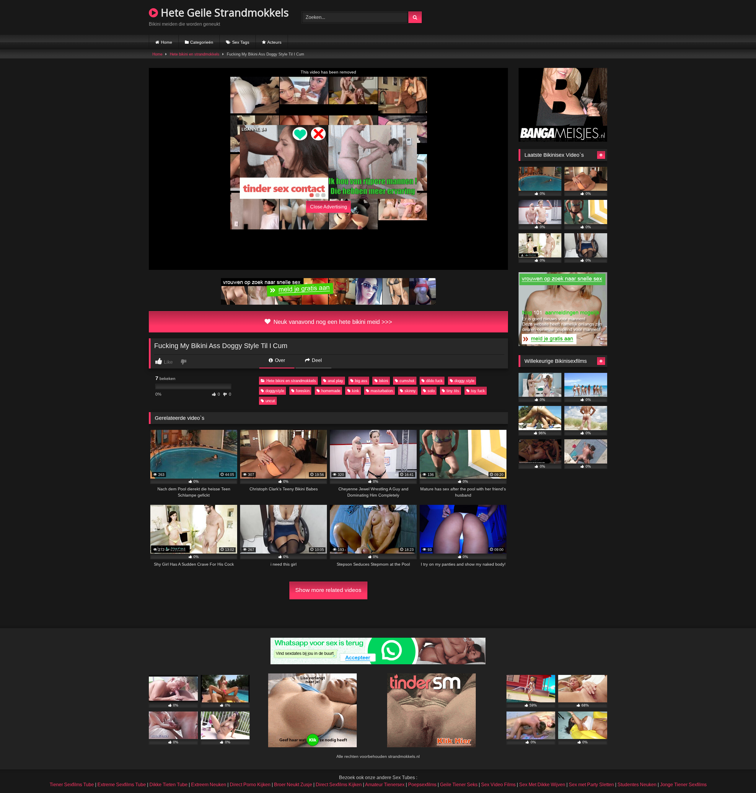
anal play (335, 380)
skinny (410, 391)
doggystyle (274, 391)
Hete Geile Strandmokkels (223, 12)
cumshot (407, 380)
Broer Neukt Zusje (293, 784)
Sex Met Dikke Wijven (542, 784)
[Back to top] (737, 775)
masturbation (382, 391)
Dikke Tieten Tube (168, 784)
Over (279, 360)
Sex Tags (240, 42)
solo (431, 391)
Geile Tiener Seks (459, 784)
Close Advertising (328, 206)
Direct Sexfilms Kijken (339, 784)
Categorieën (201, 42)
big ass (361, 380)
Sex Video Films (498, 784)
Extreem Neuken (208, 784)
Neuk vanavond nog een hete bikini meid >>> (332, 322)
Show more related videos (328, 590)
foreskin (302, 391)
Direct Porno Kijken (250, 784)
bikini (383, 380)
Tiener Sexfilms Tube (72, 784)
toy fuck (478, 391)
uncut (270, 401)
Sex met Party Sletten (591, 784)
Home (166, 42)
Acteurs (274, 42)
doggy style (464, 380)
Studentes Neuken (636, 784)
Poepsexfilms (422, 784)
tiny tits (453, 391)
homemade (330, 391)
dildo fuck (434, 380)
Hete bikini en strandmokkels (194, 54)
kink (355, 391)
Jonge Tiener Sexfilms (683, 784)
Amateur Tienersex (385, 784)
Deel (316, 360)
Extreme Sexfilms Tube (121, 784)
